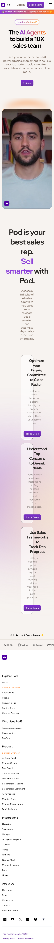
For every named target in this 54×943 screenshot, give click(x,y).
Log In (21, 4)
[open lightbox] (27, 159)
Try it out (27, 83)
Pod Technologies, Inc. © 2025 (15, 934)
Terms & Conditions (25, 938)
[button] (50, 4)
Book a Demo (35, 4)
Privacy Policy (9, 938)
